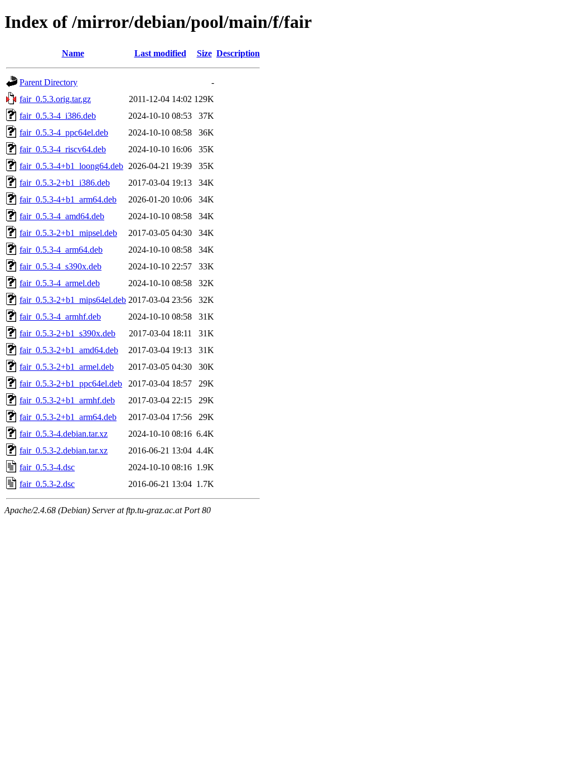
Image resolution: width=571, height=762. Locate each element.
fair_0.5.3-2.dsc (47, 484)
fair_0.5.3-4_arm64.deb (61, 249)
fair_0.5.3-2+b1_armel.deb (67, 367)
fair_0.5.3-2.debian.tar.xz (64, 450)
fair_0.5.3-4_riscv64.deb (63, 149)
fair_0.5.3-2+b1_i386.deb (65, 182)
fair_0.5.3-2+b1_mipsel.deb (68, 233)
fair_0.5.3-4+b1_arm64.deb (68, 199)
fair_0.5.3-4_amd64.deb (62, 216)
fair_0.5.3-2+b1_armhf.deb (67, 400)
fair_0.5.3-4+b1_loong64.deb (71, 166)
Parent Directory (49, 82)
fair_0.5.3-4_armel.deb (60, 283)
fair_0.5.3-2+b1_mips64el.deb (73, 300)
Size (204, 53)
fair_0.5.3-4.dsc (47, 467)
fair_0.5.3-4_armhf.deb (60, 316)
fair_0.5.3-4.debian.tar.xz (64, 433)
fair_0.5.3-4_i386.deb (58, 115)
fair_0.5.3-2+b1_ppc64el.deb (71, 383)
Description (238, 53)
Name (73, 53)
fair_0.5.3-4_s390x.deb (60, 266)
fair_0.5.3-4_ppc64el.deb (64, 132)
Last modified (160, 53)
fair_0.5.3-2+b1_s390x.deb (67, 333)
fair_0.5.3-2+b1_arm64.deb (68, 417)
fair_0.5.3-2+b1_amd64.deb (69, 350)
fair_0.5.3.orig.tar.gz (55, 99)
